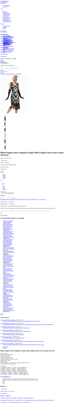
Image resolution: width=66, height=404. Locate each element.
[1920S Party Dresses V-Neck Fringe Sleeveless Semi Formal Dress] (8, 258)
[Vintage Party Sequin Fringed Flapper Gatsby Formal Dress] (8, 297)
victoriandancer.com (5, 1)
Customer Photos (4, 54)
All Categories (3, 56)
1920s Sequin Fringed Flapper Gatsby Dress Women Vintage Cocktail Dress (8, 270)
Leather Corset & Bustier (8, 50)
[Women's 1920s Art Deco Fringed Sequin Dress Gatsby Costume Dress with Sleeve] (8, 277)
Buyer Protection (4, 2)
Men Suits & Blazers (7, 39)
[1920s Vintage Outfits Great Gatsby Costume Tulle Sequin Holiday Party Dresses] (8, 288)
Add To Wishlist (4, 215)
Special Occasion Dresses (9, 73)
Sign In (2, 70)
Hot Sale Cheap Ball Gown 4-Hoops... (8, 323)
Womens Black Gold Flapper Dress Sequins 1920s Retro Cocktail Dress (8, 236)
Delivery (5, 348)
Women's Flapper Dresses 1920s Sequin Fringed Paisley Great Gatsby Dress (8, 309)
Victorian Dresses (6, 35)
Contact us (5, 6)
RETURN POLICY (20, 199)
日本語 (4, 27)
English (2, 23)
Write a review (4, 160)
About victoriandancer (28, 398)
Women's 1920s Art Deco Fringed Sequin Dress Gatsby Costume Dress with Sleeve (8, 280)
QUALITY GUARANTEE (30, 199)
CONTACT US (42, 199)
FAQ (38, 199)
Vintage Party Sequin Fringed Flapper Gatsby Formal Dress (8, 300)
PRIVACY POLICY (10, 199)
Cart (1, 59)
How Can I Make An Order (27, 400)
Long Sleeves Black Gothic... (7, 336)
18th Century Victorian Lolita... (7, 340)
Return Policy (18, 400)
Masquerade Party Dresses (8, 37)
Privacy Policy (11, 400)
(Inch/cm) (8, 193)
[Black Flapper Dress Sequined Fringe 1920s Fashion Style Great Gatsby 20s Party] (15, 112)
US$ (1, 8)
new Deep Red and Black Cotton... (8, 333)
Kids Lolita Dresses (7, 44)
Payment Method (6, 5)
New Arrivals (3, 30)
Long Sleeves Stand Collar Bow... (7, 330)
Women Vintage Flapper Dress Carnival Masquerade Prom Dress (8, 252)
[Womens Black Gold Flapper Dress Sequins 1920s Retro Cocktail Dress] (8, 233)
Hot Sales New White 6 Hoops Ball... (8, 320)
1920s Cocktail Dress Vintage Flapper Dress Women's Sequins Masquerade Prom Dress (8, 227)
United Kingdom (6, 26)
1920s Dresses (19, 73)
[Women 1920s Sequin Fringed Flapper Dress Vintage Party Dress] (8, 241)
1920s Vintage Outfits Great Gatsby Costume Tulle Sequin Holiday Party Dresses (8, 291)
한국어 (4, 28)
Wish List (2, 61)
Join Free (2, 72)
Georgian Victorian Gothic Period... (8, 343)
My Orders (3, 398)
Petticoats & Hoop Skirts (8, 46)
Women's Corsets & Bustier (8, 48)
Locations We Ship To (38, 400)
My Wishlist (14, 398)
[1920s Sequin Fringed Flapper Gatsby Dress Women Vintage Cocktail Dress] (8, 267)
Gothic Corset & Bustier (8, 49)
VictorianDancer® (15, 402)
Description (5, 346)
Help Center (3, 3)
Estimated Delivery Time (49, 400)
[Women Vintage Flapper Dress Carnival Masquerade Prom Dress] (8, 249)
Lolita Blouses (6, 45)
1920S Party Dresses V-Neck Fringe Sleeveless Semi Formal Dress (8, 260)
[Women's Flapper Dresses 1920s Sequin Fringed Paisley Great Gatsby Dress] (8, 306)
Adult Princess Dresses (7, 42)
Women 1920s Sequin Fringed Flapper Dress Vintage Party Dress (7, 244)
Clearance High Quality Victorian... (8, 326)
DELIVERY (3, 199)
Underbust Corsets (7, 52)
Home (2, 73)
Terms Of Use (20, 398)
